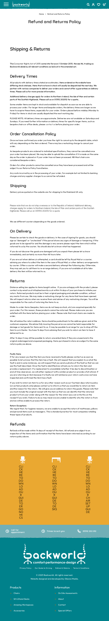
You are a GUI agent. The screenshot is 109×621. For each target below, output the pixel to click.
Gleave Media (71, 579)
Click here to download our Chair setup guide (88, 489)
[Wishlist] (98, 5)
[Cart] (104, 5)
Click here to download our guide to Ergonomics (21, 492)
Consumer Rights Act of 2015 (27, 63)
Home (41, 14)
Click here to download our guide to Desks (54, 488)
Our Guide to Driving (43, 568)
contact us (50, 124)
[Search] (88, 4)
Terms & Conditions (81, 568)
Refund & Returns (62, 568)
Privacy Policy (25, 568)
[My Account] (93, 5)
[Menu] (6, 4)
